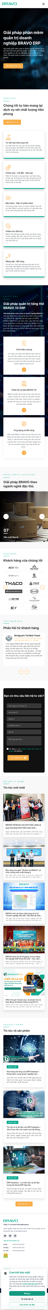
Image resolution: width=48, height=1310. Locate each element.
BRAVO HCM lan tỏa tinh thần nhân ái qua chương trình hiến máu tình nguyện (23, 826)
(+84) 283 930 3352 (19, 1250)
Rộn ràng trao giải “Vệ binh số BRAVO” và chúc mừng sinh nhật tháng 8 (23, 871)
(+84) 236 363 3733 (18, 1247)
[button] (5, 587)
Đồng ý (27, 1293)
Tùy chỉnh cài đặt (27, 1304)
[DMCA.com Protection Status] (5, 1257)
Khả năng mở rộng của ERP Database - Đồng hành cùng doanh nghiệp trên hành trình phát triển (23, 1072)
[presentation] (6, 516)
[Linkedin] (15, 1235)
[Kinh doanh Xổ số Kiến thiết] (24, 516)
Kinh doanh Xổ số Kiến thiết (17, 537)
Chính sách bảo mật (30, 1284)
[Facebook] (10, 1235)
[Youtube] (5, 1235)
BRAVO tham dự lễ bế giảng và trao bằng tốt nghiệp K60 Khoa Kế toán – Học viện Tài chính (23, 958)
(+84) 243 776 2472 (18, 1244)
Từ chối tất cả (27, 1299)
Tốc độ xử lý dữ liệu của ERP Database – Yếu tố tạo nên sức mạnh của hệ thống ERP (24, 1128)
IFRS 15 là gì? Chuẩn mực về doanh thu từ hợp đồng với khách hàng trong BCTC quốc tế (23, 1001)
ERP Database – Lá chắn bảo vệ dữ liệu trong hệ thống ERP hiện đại (23, 1183)
